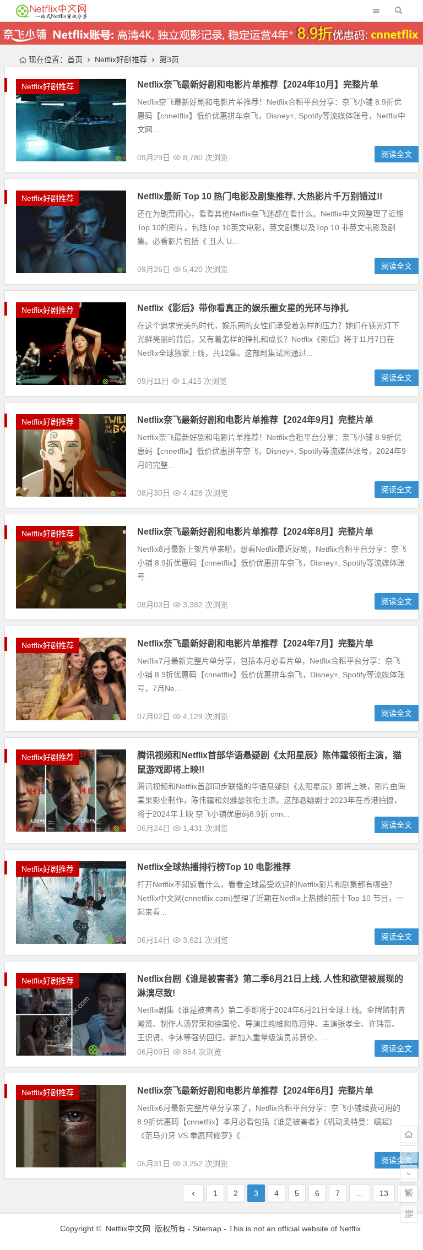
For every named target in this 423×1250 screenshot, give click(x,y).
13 (383, 1193)
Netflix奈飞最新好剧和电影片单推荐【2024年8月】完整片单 (255, 531)
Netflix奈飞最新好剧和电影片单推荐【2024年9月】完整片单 (255, 420)
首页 (75, 59)
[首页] (408, 1134)
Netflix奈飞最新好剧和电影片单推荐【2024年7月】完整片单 (255, 643)
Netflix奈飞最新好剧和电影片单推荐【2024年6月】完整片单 (255, 1090)
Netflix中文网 (128, 1228)
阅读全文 (396, 154)
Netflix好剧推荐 (121, 59)
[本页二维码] (408, 1213)
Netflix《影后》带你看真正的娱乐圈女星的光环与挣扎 (243, 308)
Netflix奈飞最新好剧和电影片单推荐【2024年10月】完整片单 (257, 84)
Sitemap (207, 1228)
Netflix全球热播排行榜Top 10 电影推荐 (214, 867)
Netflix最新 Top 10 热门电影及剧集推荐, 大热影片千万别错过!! (259, 196)
